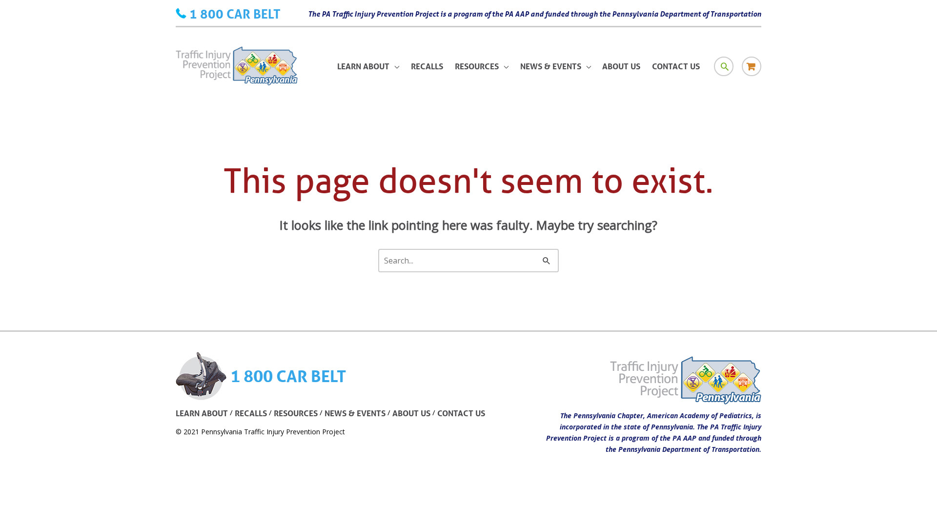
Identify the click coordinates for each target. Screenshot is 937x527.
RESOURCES (296, 413)
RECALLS (251, 413)
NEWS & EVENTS (355, 413)
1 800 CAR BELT (235, 13)
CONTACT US (461, 413)
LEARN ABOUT (202, 413)
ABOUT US (411, 413)
